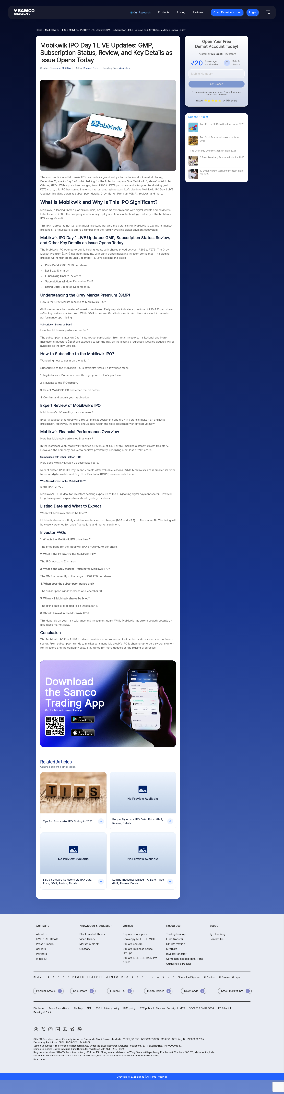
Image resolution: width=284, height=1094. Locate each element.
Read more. (40, 1059)
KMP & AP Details (47, 939)
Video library (87, 939)
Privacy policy (111, 1008)
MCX (182, 1008)
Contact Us (217, 939)
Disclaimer (39, 1008)
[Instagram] (51, 1030)
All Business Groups (229, 977)
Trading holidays (176, 934)
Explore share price (135, 934)
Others (181, 977)
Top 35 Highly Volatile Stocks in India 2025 (213, 150)
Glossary (84, 949)
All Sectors (209, 977)
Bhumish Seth (90, 68)
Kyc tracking (217, 934)
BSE (98, 1008)
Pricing (181, 12)
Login (252, 12)
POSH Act (223, 1008)
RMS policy (129, 1008)
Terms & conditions (59, 1008)
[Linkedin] (58, 1030)
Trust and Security (166, 1008)
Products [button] (163, 12)
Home (39, 30)
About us (41, 934)
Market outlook (89, 944)
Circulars (171, 949)
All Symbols (194, 977)
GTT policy (146, 1008)
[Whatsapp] (79, 1030)
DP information (175, 944)
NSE (89, 1008)
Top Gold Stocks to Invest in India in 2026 (219, 139)
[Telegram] (72, 1030)
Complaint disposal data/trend (184, 958)
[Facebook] (36, 1030)
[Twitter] (43, 1030)
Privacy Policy (230, 92)
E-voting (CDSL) (42, 1012)
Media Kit (41, 958)
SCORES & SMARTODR (201, 1008)
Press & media (45, 944)
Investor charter (176, 953)
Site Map (78, 1008)
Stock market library (92, 934)
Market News (52, 30)
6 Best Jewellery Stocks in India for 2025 (222, 157)
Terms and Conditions (216, 94)
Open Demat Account (227, 12)
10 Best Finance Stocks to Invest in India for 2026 (221, 172)
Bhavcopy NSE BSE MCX (139, 939)
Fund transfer (174, 939)
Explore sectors (132, 944)
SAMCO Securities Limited (47, 1039)
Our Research (142, 12)
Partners (198, 12)
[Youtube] (65, 1030)
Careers (41, 949)
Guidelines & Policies (178, 963)
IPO (64, 30)
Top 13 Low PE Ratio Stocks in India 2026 (222, 124)
